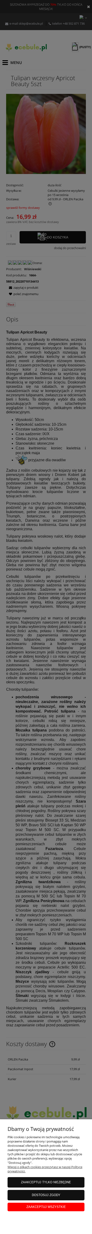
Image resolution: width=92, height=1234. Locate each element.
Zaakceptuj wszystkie (46, 1207)
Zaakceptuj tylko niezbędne (46, 1182)
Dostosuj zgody (46, 1195)
